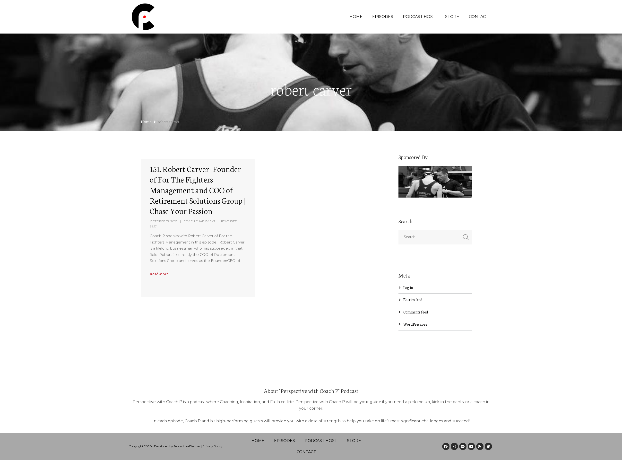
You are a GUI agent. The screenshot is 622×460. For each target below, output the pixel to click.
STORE (452, 16)
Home (356, 16)
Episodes (382, 16)
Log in (408, 287)
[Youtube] (471, 446)
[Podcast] (488, 446)
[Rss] (480, 446)
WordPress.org (415, 324)
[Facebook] (445, 446)
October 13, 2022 (164, 221)
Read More (159, 273)
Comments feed (415, 311)
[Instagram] (454, 446)
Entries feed (413, 299)
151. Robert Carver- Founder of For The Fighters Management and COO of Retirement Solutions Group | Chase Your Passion (197, 189)
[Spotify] (462, 446)
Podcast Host (419, 16)
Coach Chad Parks (199, 221)
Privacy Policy (212, 446)
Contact (478, 16)
